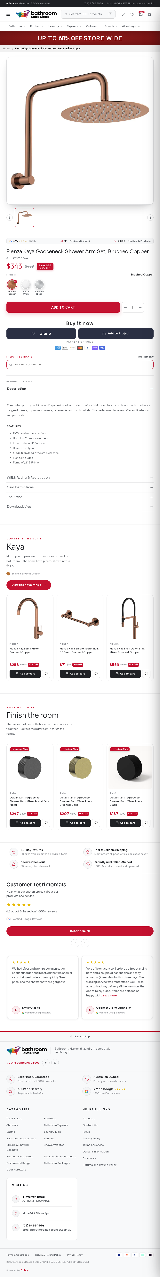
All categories (131, 26)
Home (6, 48)
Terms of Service (93, 1145)
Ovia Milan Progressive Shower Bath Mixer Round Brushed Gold (76, 801)
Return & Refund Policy (48, 1255)
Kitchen (35, 26)
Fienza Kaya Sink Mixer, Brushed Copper (24, 650)
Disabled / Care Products (60, 1156)
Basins (10, 1131)
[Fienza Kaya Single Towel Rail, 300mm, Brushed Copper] (80, 618)
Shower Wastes (54, 1145)
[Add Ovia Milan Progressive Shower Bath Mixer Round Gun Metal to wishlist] (46, 823)
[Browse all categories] (8, 14)
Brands (109, 26)
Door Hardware (16, 1169)
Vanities (49, 1138)
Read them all (80, 931)
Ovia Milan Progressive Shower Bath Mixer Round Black (126, 801)
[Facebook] (46, 1062)
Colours (91, 26)
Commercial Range (18, 1163)
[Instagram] (55, 1062)
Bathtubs (50, 1118)
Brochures (89, 1158)
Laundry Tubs (52, 1131)
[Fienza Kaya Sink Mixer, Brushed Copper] (30, 618)
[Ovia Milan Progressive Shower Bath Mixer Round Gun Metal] (30, 767)
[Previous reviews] (75, 943)
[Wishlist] (132, 14)
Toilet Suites (14, 1118)
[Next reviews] (85, 943)
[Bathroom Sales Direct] (36, 14)
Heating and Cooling (19, 1156)
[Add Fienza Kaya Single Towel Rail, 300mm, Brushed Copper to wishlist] (96, 674)
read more (110, 995)
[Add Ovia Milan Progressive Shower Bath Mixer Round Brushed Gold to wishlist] (96, 823)
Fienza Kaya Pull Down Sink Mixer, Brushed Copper (127, 650)
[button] (149, 14)
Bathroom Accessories (21, 1138)
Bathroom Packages (57, 1163)
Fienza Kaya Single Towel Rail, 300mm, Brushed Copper (79, 650)
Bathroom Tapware (56, 1125)
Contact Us (90, 1125)
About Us (89, 1118)
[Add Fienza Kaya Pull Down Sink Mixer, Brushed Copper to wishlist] (146, 674)
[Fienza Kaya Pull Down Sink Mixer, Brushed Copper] (130, 618)
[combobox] (82, 364)
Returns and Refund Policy (99, 1165)
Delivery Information (96, 1151)
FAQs (86, 1131)
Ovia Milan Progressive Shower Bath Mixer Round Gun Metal (29, 801)
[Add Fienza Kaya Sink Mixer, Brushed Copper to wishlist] (46, 674)
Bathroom (15, 26)
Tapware (72, 26)
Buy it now (80, 323)
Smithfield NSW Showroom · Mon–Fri (130, 3)
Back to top (82, 1036)
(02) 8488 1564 (93, 3)
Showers (12, 1125)
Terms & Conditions (17, 1255)
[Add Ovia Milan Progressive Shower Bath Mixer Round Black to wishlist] (146, 823)
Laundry (53, 26)
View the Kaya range (26, 585)
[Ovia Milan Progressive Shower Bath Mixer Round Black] (130, 767)
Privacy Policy (91, 1138)
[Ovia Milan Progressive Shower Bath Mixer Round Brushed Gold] (80, 767)
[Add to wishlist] (41, 333)
